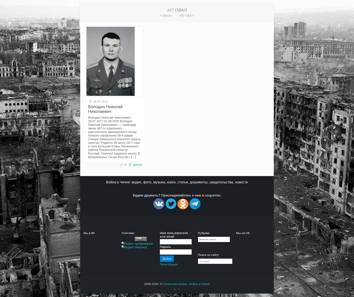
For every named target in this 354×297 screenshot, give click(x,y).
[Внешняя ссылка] (158, 208)
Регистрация (169, 264)
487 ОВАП (186, 15)
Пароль (165, 247)
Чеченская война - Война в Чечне (186, 284)
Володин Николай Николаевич (105, 109)
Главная (166, 15)
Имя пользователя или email (174, 234)
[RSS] (175, 289)
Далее (137, 164)
